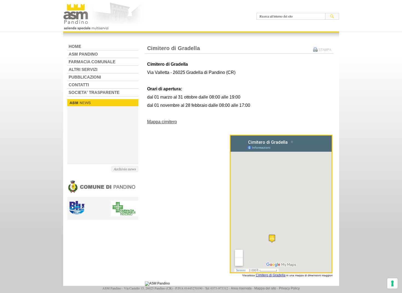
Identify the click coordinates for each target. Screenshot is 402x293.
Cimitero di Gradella (271, 275)
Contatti (79, 84)
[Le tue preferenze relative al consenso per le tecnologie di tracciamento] (392, 283)
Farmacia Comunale (92, 61)
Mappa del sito (265, 288)
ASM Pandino (83, 54)
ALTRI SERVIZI (83, 69)
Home (75, 46)
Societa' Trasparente (94, 92)
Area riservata (241, 288)
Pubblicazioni (85, 77)
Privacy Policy (289, 288)
